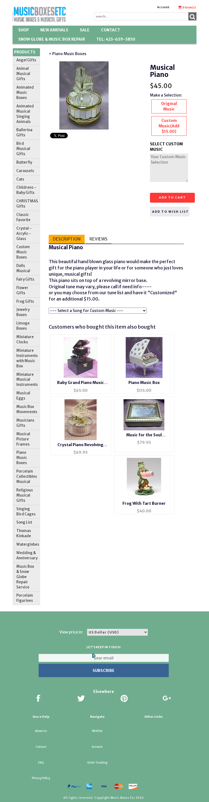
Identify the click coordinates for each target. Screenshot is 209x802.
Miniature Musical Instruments (27, 379)
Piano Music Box (144, 382)
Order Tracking (97, 762)
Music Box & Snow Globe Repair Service (25, 577)
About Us (41, 731)
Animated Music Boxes (25, 92)
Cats (20, 179)
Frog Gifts (25, 301)
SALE (85, 30)
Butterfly (24, 162)
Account (163, 7)
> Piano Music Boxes (67, 53)
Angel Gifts (26, 60)
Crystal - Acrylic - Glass (24, 233)
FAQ (41, 762)
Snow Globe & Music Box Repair (51, 39)
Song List (24, 522)
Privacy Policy (41, 778)
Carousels (25, 171)
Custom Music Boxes (23, 252)
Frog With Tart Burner (144, 503)
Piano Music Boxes (21, 457)
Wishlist (97, 731)
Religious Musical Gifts (24, 495)
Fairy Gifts (25, 279)
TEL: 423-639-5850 (115, 39)
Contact (110, 30)
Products (24, 52)
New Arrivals (54, 30)
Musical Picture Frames (23, 439)
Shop (23, 30)
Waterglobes (27, 544)
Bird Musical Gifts (23, 148)
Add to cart (172, 197)
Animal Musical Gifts (23, 73)
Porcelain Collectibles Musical (26, 476)
